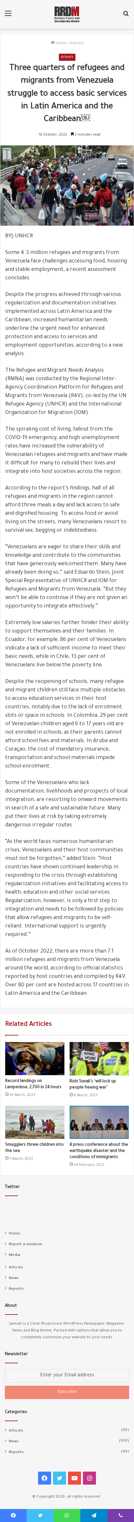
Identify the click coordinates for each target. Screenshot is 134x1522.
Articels (77, 44)
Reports (16, 1289)
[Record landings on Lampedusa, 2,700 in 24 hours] (34, 1058)
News (14, 1278)
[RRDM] (67, 14)
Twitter (12, 1187)
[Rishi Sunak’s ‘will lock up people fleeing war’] (99, 1058)
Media (14, 1255)
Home (61, 44)
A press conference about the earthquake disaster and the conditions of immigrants (99, 1151)
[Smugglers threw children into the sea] (34, 1122)
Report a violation (25, 1244)
